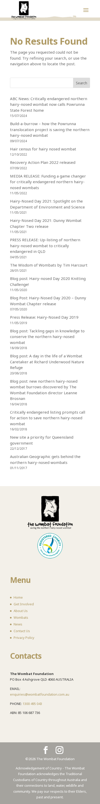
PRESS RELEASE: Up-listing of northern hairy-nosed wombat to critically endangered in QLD (45, 245)
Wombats (21, 617)
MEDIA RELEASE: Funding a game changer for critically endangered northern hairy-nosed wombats (48, 181)
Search (81, 83)
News (18, 624)
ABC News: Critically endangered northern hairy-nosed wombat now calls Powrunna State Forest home (48, 104)
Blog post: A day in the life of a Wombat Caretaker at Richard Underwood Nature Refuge (47, 361)
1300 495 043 (32, 703)
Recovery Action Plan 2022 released (42, 162)
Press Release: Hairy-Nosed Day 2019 (44, 317)
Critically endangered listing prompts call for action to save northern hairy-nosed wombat (47, 417)
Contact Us (22, 631)
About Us (21, 610)
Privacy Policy (24, 637)
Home (18, 597)
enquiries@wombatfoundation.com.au (39, 694)
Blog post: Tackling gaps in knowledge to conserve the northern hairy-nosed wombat (47, 336)
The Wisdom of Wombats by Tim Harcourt (48, 265)
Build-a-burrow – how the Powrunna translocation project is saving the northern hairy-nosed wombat (49, 129)
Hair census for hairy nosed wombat (43, 148)
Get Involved (24, 604)
